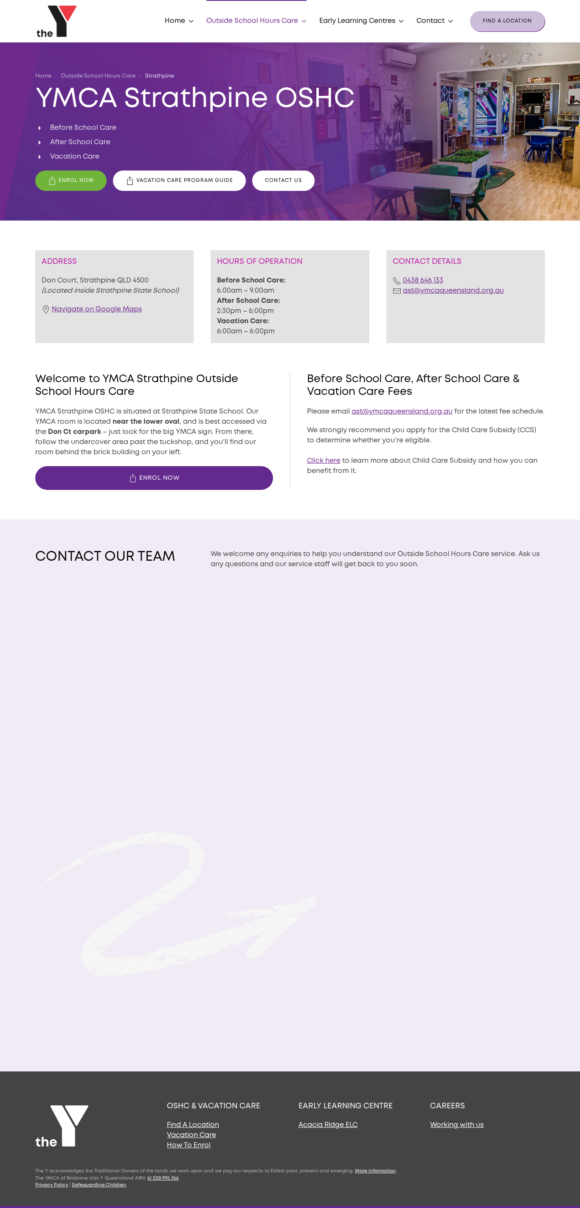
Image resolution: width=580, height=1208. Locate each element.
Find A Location (193, 1125)
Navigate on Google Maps (97, 309)
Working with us (457, 1125)
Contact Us (283, 180)
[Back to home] (57, 21)
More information (375, 1171)
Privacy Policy (51, 1185)
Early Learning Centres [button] (357, 21)
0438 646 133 (423, 280)
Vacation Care (191, 1135)
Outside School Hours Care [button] (252, 21)
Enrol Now (76, 180)
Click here (324, 461)
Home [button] (175, 21)
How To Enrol (189, 1145)
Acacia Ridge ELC (328, 1125)
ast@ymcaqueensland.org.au (453, 291)
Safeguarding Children (99, 1185)
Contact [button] (431, 21)
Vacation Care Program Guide (184, 180)
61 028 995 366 (163, 1178)
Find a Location (507, 21)
